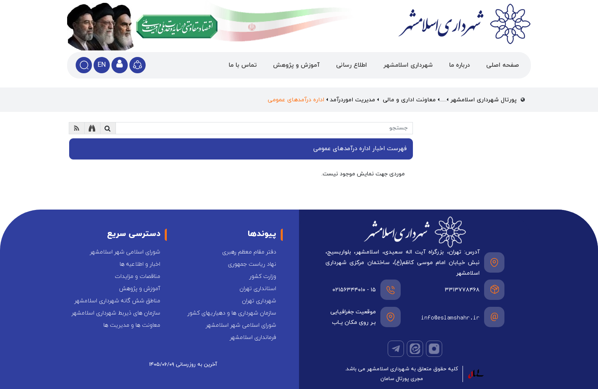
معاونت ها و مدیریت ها (131, 325)
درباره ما (459, 65)
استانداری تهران (258, 289)
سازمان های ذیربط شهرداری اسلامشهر (116, 313)
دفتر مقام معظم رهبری (249, 252)
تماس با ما (243, 65)
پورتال (402, 378)
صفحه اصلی (502, 65)
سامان (387, 378)
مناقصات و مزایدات (137, 276)
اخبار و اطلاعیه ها (140, 264)
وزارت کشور (262, 276)
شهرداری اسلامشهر (408, 65)
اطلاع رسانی (351, 65)
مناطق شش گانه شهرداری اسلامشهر (117, 301)
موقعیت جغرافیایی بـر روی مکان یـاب (353, 317)
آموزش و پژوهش (296, 65)
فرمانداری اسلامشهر (253, 337)
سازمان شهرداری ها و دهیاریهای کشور (232, 313)
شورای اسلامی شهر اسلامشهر (125, 252)
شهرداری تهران (259, 301)
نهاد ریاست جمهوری (252, 264)
